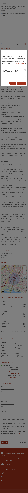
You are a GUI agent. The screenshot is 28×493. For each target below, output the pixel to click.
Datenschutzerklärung (20, 63)
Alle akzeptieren (21, 83)
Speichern (12, 83)
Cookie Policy (7, 65)
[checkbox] (25, 69)
